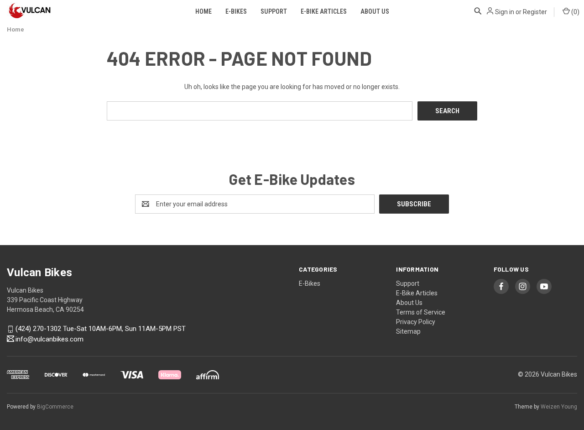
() (574, 12)
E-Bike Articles (324, 11)
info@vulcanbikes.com (49, 339)
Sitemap (408, 331)
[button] (478, 11)
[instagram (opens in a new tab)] (523, 286)
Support (274, 11)
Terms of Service (420, 312)
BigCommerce (55, 407)
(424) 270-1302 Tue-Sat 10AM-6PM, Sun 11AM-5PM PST (101, 329)
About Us (374, 11)
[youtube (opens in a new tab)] (544, 286)
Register (535, 12)
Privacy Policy (415, 321)
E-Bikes (236, 11)
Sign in (504, 12)
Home (203, 11)
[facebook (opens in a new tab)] (501, 286)
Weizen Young (559, 407)
